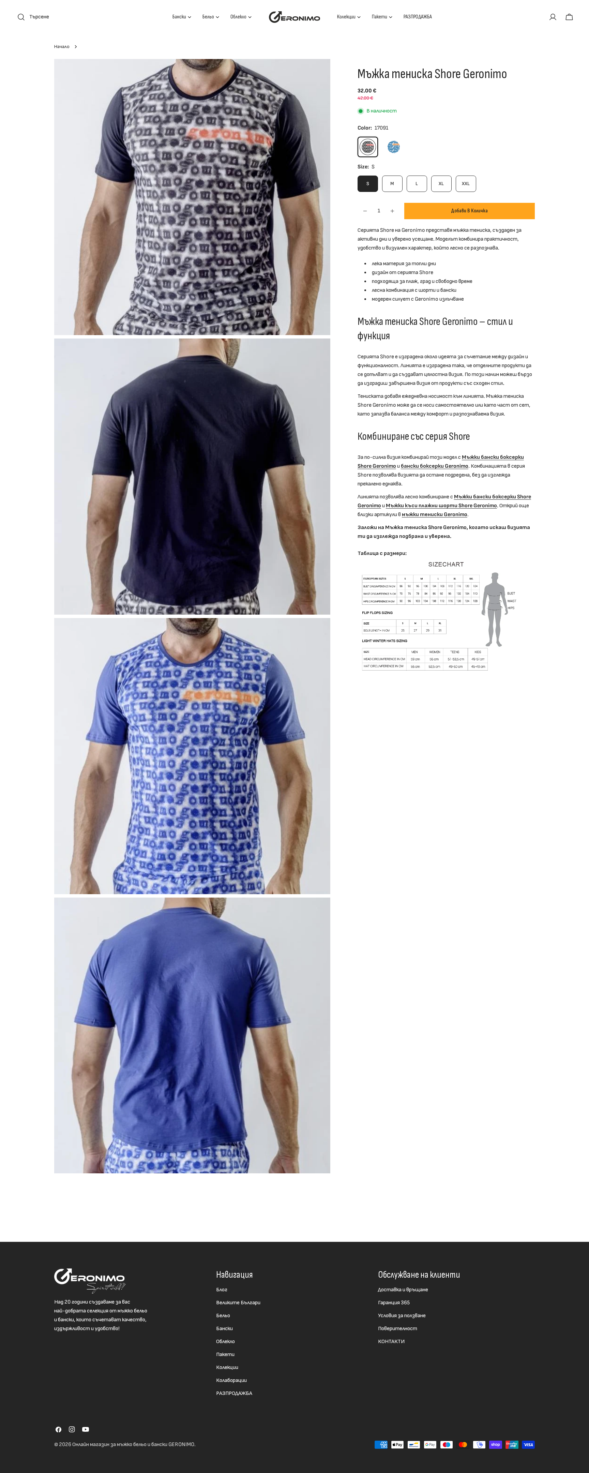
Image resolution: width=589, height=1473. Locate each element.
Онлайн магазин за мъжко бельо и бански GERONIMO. (134, 1444)
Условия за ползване (402, 1315)
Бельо (223, 1315)
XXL (466, 183)
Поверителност (397, 1328)
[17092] (393, 147)
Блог (221, 1290)
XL (441, 183)
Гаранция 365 (394, 1302)
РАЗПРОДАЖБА (234, 1393)
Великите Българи (238, 1302)
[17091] (368, 147)
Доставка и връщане (403, 1290)
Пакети (225, 1354)
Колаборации (231, 1380)
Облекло (225, 1341)
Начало (62, 46)
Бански (224, 1328)
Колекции (227, 1367)
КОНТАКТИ (391, 1341)
